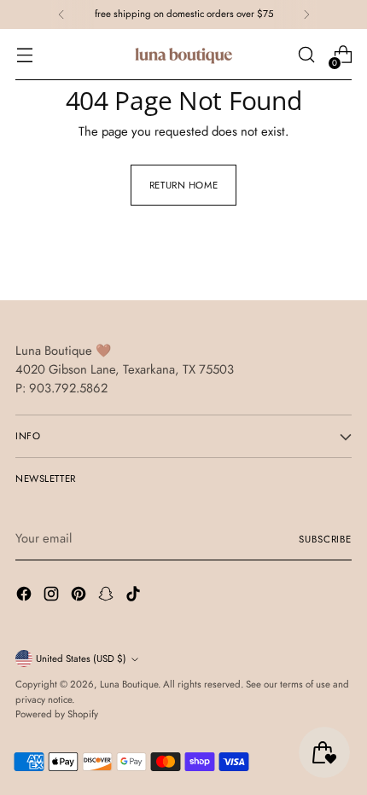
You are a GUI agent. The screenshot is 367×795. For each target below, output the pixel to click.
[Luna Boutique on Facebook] (25, 596)
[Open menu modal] (24, 55)
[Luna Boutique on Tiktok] (135, 596)
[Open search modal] (305, 55)
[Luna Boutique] (183, 54)
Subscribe (325, 539)
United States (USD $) (81, 658)
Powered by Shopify (56, 714)
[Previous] (61, 14)
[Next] (306, 14)
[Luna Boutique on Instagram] (53, 596)
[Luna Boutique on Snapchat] (107, 596)
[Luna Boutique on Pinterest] (80, 596)
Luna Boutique (129, 684)
